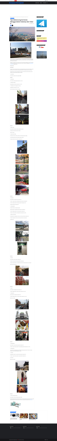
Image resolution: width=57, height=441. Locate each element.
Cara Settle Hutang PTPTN (20, 0)
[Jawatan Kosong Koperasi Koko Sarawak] (24, 415)
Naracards (31, 399)
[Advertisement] (28, 10)
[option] (42, 54)
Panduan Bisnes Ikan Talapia (32, 419)
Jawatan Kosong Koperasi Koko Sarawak (23, 419)
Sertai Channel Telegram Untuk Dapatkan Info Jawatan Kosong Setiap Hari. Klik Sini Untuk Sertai (41, 18)
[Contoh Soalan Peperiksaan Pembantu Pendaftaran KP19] (14, 415)
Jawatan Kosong (12, 18)
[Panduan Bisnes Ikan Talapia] (33, 416)
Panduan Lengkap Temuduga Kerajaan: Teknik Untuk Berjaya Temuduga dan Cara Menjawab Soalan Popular (41, 56)
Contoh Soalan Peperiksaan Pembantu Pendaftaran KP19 (13, 418)
